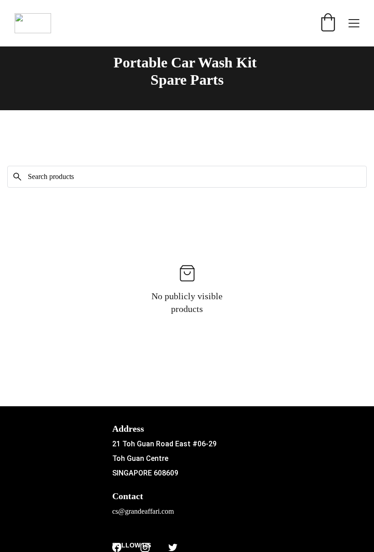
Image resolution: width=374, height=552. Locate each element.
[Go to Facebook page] (116, 547)
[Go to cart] (328, 23)
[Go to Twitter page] (172, 547)
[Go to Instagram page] (145, 547)
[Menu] (353, 23)
